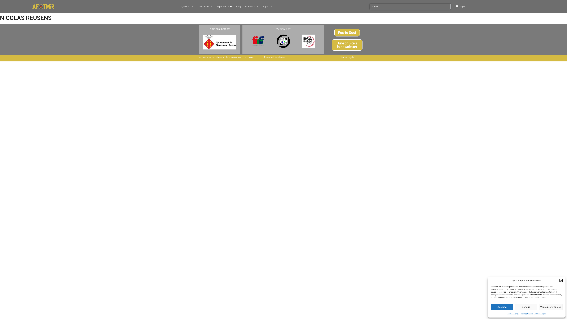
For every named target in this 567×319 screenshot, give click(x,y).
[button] (561, 280)
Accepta (502, 307)
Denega (526, 307)
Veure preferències (550, 307)
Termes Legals (513, 314)
